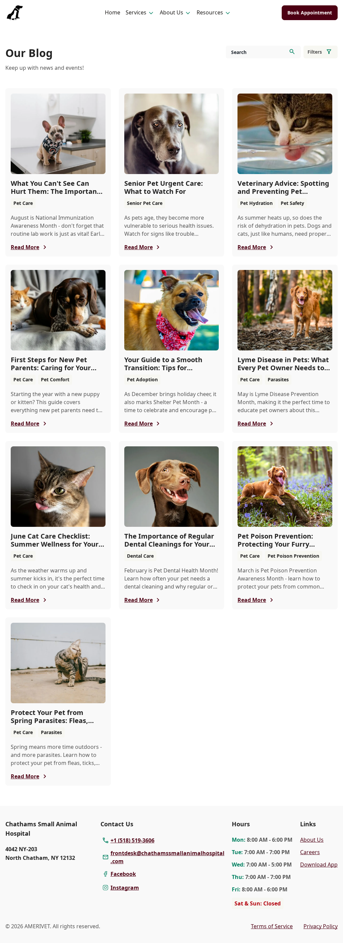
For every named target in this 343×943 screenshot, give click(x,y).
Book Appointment (309, 12)
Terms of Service (272, 926)
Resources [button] (210, 12)
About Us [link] (312, 839)
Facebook (123, 874)
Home (112, 12)
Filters (314, 52)
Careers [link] (310, 852)
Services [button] (136, 12)
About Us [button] (171, 12)
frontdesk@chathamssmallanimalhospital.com (167, 857)
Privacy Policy (320, 926)
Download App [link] (319, 864)
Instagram (125, 887)
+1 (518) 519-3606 (132, 840)
